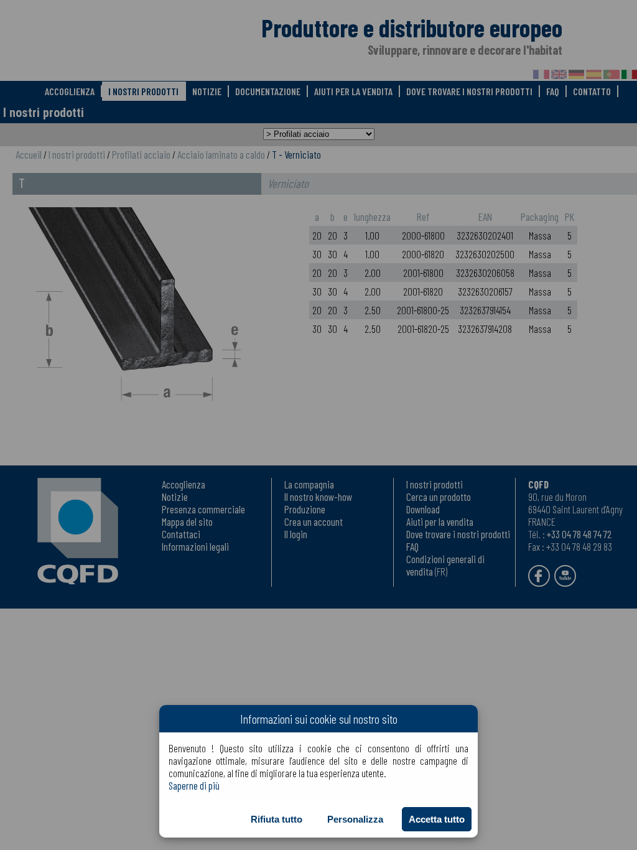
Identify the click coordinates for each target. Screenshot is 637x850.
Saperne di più (194, 785)
